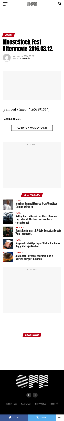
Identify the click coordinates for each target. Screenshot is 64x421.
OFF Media (25, 58)
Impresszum (11, 403)
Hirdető (54, 403)
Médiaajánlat (41, 403)
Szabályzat (26, 403)
